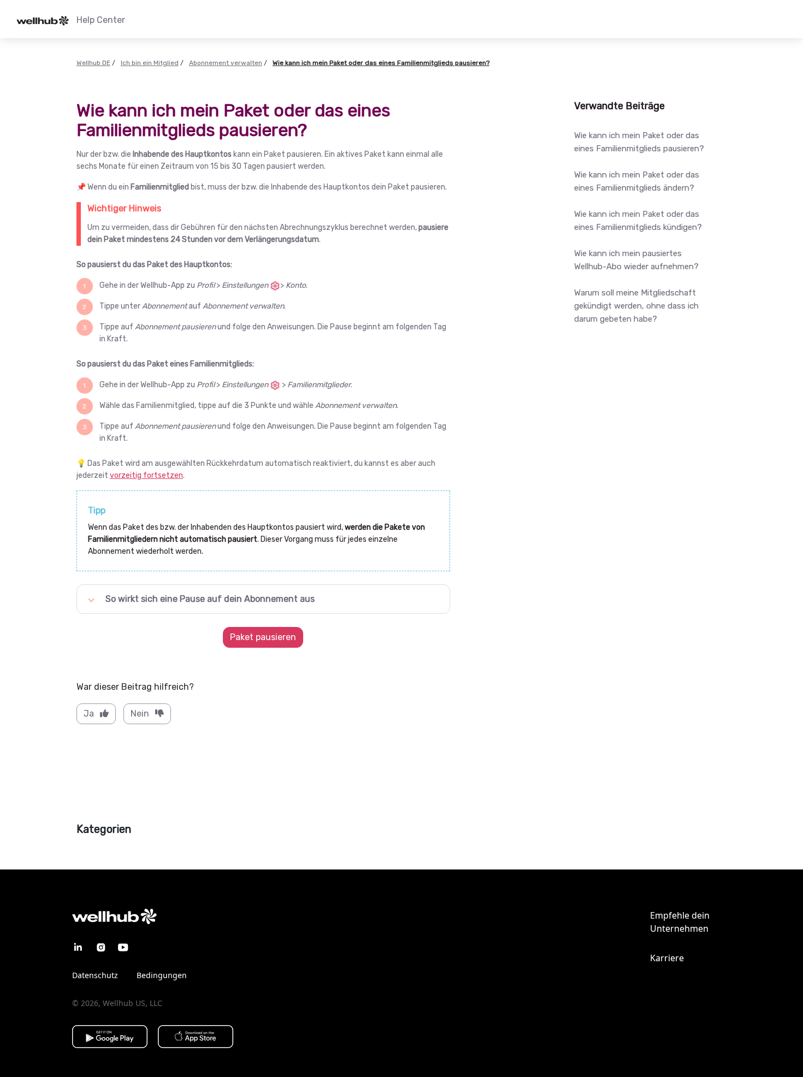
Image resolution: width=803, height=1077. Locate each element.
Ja (89, 713)
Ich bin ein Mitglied (150, 63)
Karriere (667, 958)
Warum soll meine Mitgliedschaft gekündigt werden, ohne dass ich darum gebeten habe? (636, 306)
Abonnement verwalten (225, 63)
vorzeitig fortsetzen (146, 475)
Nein (140, 713)
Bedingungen (162, 975)
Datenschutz (95, 975)
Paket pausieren (263, 637)
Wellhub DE (93, 63)
